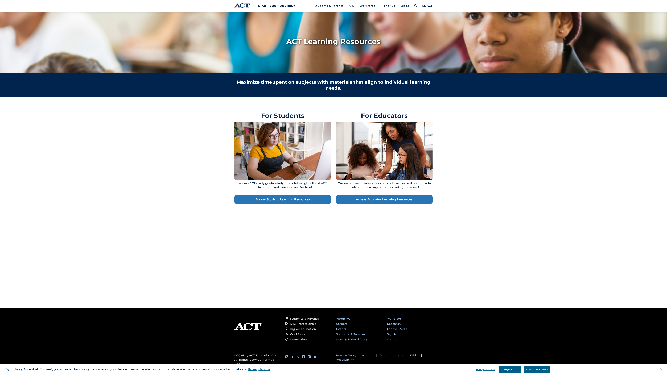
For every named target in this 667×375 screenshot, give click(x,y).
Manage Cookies (485, 369)
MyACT (427, 5)
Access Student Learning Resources (282, 199)
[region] (333, 369)
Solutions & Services (350, 334)
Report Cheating (392, 355)
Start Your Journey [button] (277, 5)
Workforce (367, 5)
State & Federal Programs (355, 339)
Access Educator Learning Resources (384, 199)
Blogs (405, 5)
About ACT (344, 318)
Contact (393, 339)
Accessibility (345, 359)
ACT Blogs (394, 318)
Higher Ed (388, 5)
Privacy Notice (259, 369)
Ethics (414, 355)
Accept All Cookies (537, 369)
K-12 (352, 5)
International (299, 339)
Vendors (368, 355)
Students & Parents (329, 5)
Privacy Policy (346, 355)
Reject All (510, 369)
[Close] (661, 369)
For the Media (397, 329)
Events (341, 329)
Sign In (392, 334)
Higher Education (303, 329)
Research (394, 324)
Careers (342, 324)
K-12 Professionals (303, 324)
